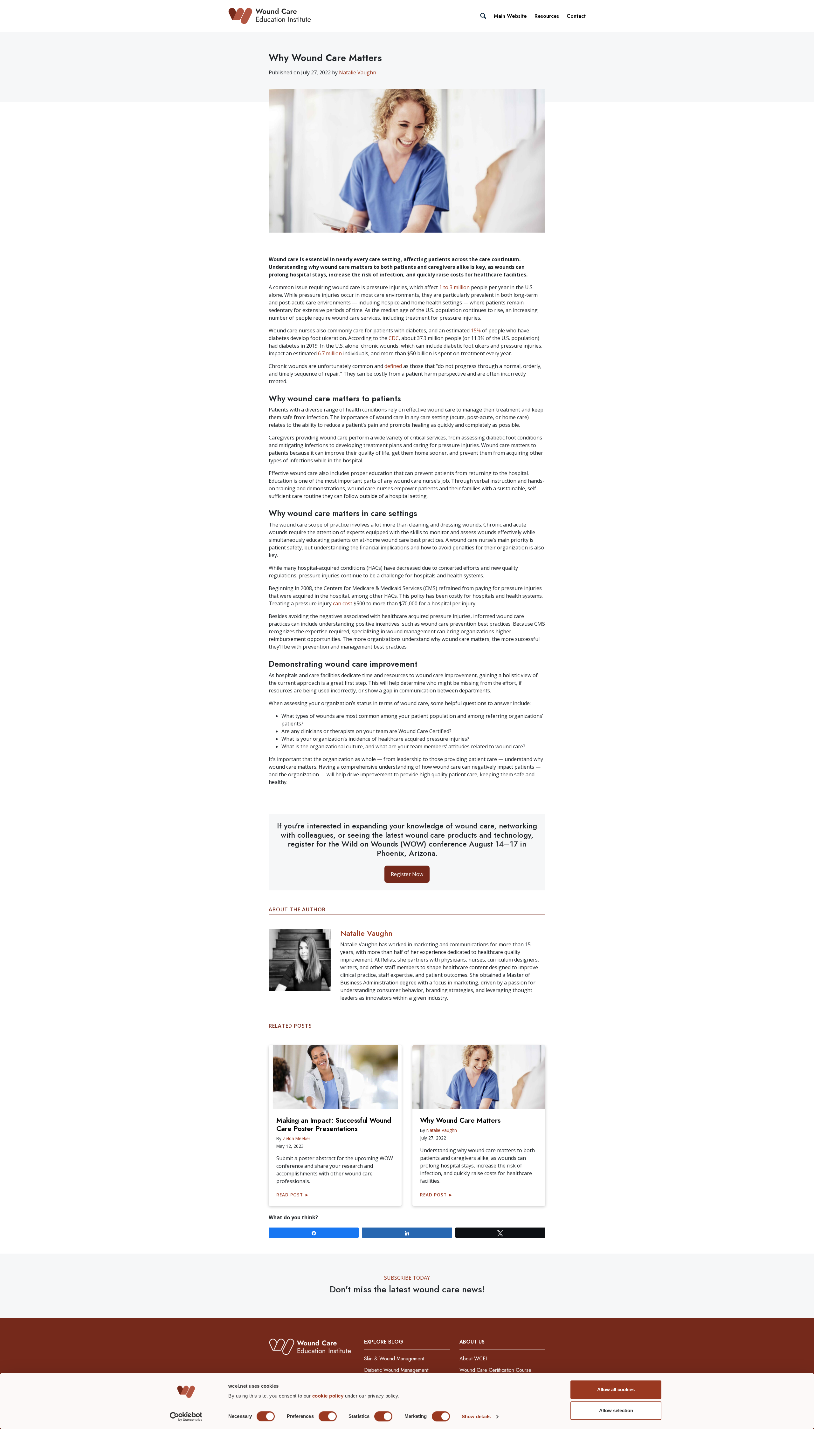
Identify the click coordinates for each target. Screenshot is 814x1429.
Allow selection (616, 1410)
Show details (476, 1416)
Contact (576, 16)
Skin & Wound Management (394, 1358)
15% (476, 330)
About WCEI (473, 1358)
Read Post (292, 1195)
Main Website (510, 16)
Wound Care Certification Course (495, 1370)
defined (393, 366)
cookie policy (328, 1395)
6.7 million (330, 353)
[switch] (328, 1416)
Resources (547, 16)
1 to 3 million (454, 287)
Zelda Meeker (296, 1138)
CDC (394, 338)
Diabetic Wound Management (396, 1370)
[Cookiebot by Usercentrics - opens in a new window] (186, 1416)
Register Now (407, 874)
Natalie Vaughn (357, 72)
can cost (342, 603)
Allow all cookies (616, 1389)
